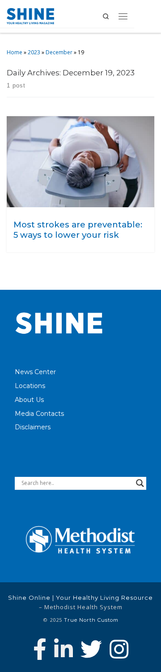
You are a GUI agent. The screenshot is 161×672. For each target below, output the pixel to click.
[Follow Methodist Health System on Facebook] (40, 649)
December (59, 52)
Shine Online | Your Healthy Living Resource (80, 597)
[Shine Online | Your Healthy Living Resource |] (30, 15)
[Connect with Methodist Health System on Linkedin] (63, 649)
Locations (30, 386)
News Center (35, 372)
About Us (29, 400)
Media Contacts (39, 414)
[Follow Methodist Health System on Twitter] (91, 649)
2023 (34, 52)
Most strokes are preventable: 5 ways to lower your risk (77, 229)
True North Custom (91, 620)
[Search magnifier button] (140, 483)
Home (14, 52)
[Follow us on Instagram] (119, 649)
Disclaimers (33, 427)
